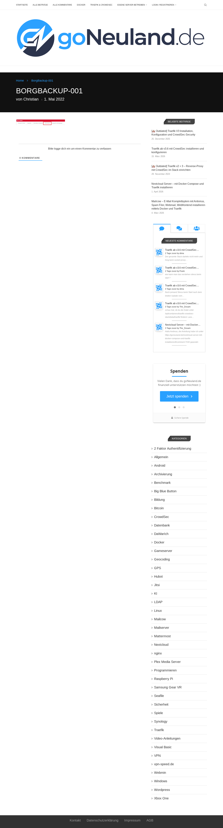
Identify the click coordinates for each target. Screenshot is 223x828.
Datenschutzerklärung (102, 820)
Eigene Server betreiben (131, 5)
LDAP (158, 602)
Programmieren (165, 670)
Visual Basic (163, 747)
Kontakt (75, 820)
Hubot (158, 576)
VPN (157, 755)
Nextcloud (161, 644)
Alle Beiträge (40, 5)
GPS (157, 568)
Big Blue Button (165, 491)
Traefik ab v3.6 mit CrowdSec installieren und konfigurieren (177, 150)
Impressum (132, 820)
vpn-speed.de (164, 764)
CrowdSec (161, 517)
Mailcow (160, 619)
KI (155, 593)
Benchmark (162, 482)
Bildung (159, 499)
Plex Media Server (167, 662)
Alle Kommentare (62, 5)
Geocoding (162, 559)
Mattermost (162, 636)
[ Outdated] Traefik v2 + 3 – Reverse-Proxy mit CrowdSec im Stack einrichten (177, 168)
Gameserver (163, 551)
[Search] (205, 5)
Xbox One (161, 798)
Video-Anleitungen (167, 738)
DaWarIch (161, 534)
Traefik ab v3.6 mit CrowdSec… (182, 249)
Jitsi (157, 585)
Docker (81, 5)
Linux (158, 610)
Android (159, 465)
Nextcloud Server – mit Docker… (182, 324)
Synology (160, 721)
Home (20, 80)
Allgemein (161, 457)
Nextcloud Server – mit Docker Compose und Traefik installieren (177, 185)
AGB (149, 820)
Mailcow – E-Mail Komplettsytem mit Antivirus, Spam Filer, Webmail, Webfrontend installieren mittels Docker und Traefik (178, 205)
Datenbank (162, 525)
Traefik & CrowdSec (101, 5)
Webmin (160, 772)
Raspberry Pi (163, 679)
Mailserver (161, 627)
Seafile (159, 696)
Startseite (22, 5)
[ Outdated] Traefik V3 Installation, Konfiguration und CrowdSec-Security (173, 133)
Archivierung (163, 474)
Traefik (159, 730)
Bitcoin (159, 508)
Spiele (158, 713)
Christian (31, 99)
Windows (160, 781)
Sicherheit (161, 704)
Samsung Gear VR (168, 687)
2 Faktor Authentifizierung (172, 448)
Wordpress (162, 790)
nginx (158, 653)
